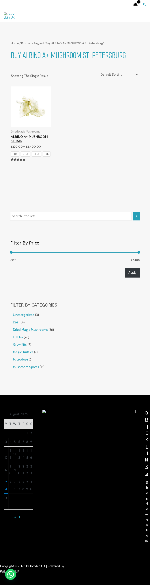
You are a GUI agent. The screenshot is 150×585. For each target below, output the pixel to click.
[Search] (136, 216)
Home (15, 43)
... (22, 577)
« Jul (17, 517)
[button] (144, 4)
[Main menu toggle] (75, 16)
